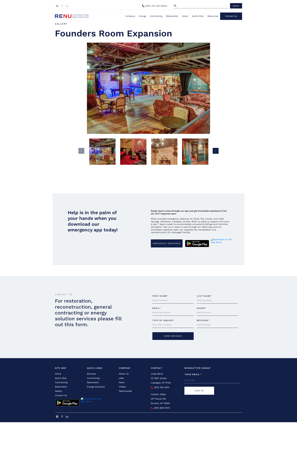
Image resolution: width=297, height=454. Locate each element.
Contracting (156, 16)
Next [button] (216, 151)
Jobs (121, 378)
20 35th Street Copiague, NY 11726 (161, 380)
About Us (124, 373)
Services (91, 373)
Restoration (172, 16)
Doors (185, 16)
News (122, 382)
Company (130, 16)
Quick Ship (198, 16)
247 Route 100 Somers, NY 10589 (160, 401)
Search (236, 6)
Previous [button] (81, 151)
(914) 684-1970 (161, 408)
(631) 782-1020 (161, 387)
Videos (122, 386)
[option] (148, 88)
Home (58, 373)
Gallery (61, 24)
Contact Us (231, 16)
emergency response (167, 243)
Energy (142, 16)
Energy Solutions (96, 386)
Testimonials (125, 391)
